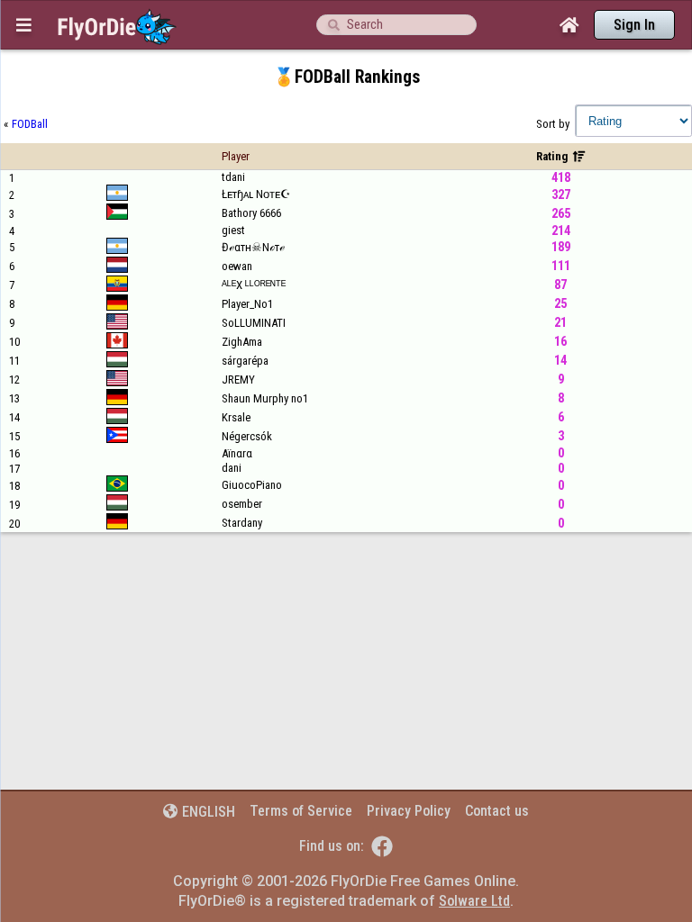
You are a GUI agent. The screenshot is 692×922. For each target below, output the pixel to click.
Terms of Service (301, 810)
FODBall (30, 124)
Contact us (497, 810)
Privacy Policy (409, 810)
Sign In (634, 24)
